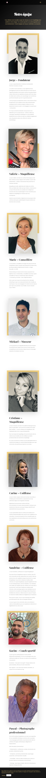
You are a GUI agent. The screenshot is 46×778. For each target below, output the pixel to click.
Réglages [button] (3, 775)
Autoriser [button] (8, 775)
